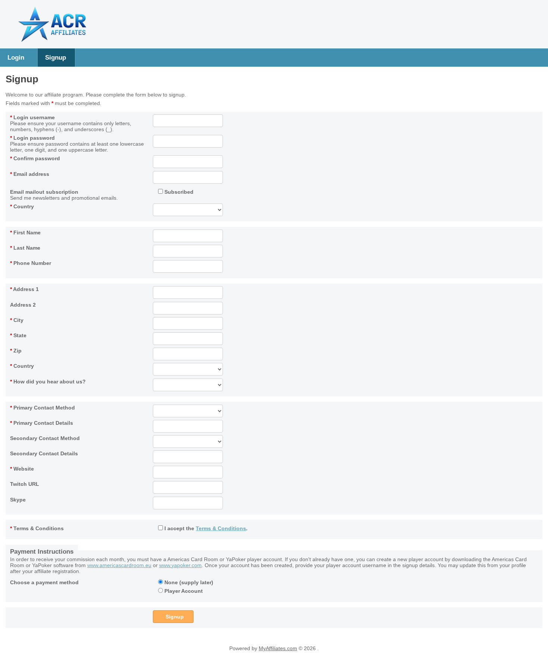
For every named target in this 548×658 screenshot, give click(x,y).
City (16, 320)
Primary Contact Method (42, 408)
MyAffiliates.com (278, 648)
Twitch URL (24, 484)
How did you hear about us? (48, 382)
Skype (18, 500)
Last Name (25, 248)
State (18, 335)
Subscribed (178, 192)
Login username (32, 117)
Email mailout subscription (44, 192)
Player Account (183, 591)
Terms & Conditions (37, 528)
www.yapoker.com (180, 565)
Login (15, 57)
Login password (32, 138)
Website (22, 469)
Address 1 (24, 289)
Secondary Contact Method (45, 438)
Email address (29, 174)
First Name (25, 232)
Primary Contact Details (41, 423)
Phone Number (30, 263)
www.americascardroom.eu (119, 565)
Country (22, 206)
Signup (55, 57)
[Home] (52, 41)
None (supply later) (188, 582)
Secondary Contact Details (44, 453)
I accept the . (205, 528)
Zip (16, 351)
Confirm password (35, 158)
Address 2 (23, 305)
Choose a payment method (44, 582)
